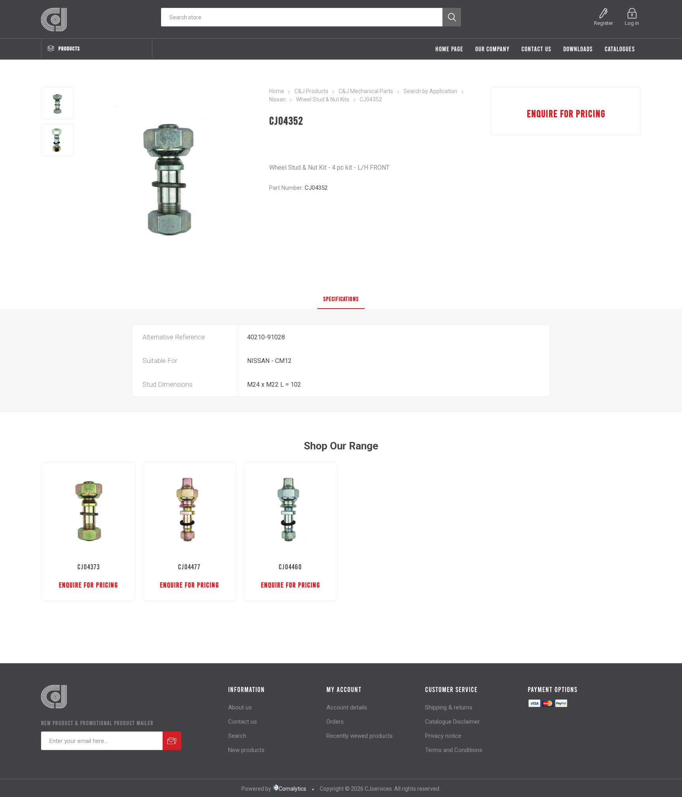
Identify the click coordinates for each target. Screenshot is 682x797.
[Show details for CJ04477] (189, 509)
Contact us (242, 721)
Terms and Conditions (453, 750)
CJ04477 (189, 566)
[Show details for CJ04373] (88, 509)
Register (603, 23)
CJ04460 (290, 566)
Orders (335, 721)
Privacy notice (443, 735)
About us (240, 707)
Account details (346, 707)
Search (237, 735)
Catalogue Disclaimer (452, 721)
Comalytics (292, 789)
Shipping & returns (448, 707)
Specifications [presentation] (341, 298)
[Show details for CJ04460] (291, 509)
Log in (632, 23)
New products (246, 750)
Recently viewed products (359, 735)
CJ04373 (88, 566)
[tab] (341, 299)
